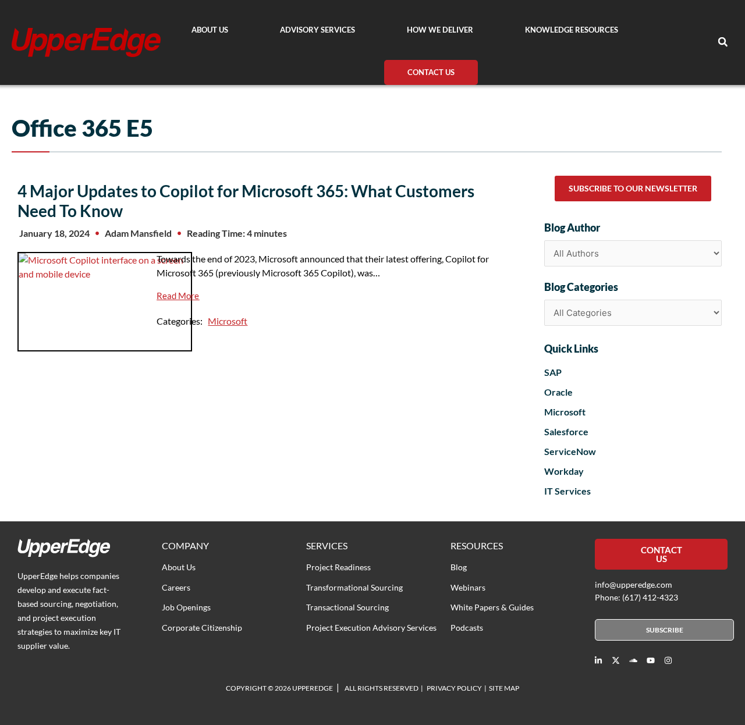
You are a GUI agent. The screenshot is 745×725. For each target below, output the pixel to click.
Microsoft (227, 320)
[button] (723, 42)
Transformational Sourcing (354, 587)
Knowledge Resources (571, 29)
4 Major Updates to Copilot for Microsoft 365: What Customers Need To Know (245, 201)
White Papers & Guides (492, 607)
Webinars (467, 587)
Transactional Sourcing (347, 607)
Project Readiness (338, 567)
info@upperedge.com (633, 584)
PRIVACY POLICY (454, 688)
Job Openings (186, 607)
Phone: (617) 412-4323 (636, 597)
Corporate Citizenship (202, 627)
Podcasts (466, 627)
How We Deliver (440, 29)
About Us (209, 29)
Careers (176, 587)
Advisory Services (317, 29)
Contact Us (431, 72)
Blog (458, 567)
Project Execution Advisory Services (371, 627)
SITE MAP (504, 688)
